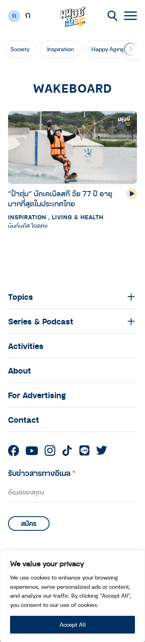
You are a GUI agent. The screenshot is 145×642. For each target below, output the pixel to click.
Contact (23, 419)
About (19, 370)
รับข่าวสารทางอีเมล (41, 472)
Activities (26, 346)
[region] (72, 596)
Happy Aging (107, 49)
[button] (130, 49)
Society (19, 49)
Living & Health (78, 217)
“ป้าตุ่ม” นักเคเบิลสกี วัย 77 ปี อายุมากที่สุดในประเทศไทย (60, 198)
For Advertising (37, 395)
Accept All (73, 624)
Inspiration (60, 49)
